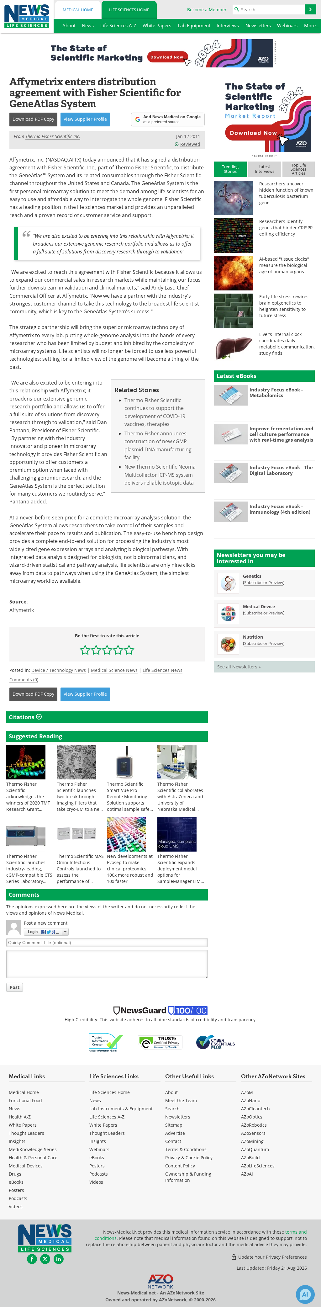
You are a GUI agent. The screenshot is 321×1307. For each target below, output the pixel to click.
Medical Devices (26, 1166)
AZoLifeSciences (258, 1166)
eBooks (16, 1182)
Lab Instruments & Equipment (121, 1109)
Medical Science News (114, 670)
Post (14, 987)
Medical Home (78, 10)
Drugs (15, 1174)
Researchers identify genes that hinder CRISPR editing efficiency (286, 227)
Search (172, 1109)
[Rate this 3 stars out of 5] (107, 649)
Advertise (175, 1133)
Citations (22, 717)
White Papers (23, 1125)
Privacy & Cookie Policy (189, 1158)
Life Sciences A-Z (106, 1117)
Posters (16, 1190)
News (14, 1109)
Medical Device (259, 606)
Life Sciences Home (129, 10)
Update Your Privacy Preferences (272, 1257)
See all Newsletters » (239, 667)
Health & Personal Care (33, 1158)
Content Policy (180, 1166)
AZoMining (252, 1141)
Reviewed (190, 144)
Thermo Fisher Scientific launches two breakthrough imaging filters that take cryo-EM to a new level (80, 799)
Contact (173, 1141)
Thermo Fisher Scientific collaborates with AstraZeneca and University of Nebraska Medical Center (180, 799)
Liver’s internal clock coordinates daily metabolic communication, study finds (287, 343)
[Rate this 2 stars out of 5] (96, 649)
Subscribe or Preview (263, 582)
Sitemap (173, 1125)
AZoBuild (250, 1158)
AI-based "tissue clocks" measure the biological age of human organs (284, 265)
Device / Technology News (58, 670)
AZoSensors (253, 1133)
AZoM (247, 1092)
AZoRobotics (254, 1125)
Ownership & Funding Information (188, 1177)
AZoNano (250, 1100)
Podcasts (18, 1198)
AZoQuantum (255, 1149)
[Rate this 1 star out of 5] (85, 649)
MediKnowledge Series (33, 1149)
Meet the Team (181, 1100)
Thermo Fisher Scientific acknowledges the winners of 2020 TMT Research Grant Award (28, 799)
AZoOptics (251, 1117)
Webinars (99, 1149)
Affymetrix (21, 610)
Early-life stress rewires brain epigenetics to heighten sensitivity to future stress (283, 306)
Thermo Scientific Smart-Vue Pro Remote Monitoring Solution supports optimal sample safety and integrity (130, 799)
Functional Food (25, 1100)
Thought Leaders (26, 1133)
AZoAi (247, 1174)
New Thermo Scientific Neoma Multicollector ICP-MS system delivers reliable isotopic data (160, 474)
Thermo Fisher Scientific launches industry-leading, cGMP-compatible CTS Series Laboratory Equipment (29, 871)
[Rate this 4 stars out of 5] (118, 649)
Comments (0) (23, 680)
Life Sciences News (162, 670)
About (171, 1092)
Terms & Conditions (186, 1149)
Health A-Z (20, 1117)
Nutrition (253, 637)
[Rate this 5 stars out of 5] (129, 649)
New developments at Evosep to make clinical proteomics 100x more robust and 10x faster (130, 868)
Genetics (252, 576)
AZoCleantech (255, 1109)
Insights (17, 1141)
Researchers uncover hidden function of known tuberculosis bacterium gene (286, 193)
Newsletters (177, 1117)
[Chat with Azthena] (305, 1294)
